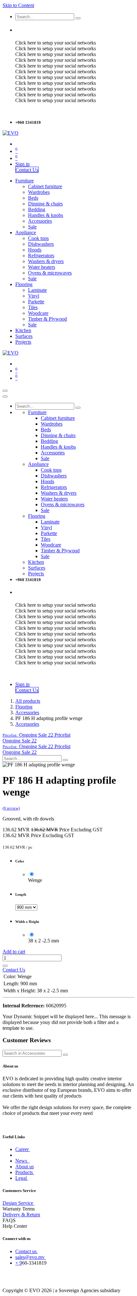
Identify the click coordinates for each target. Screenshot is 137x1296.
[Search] (78, 18)
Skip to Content (18, 5)
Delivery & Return (21, 1214)
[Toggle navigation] (5, 391)
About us (24, 1166)
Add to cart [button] (14, 951)
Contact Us (27, 169)
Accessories (27, 712)
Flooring (23, 706)
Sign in (22, 164)
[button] (36, 735)
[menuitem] (24, 180)
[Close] (5, 396)
